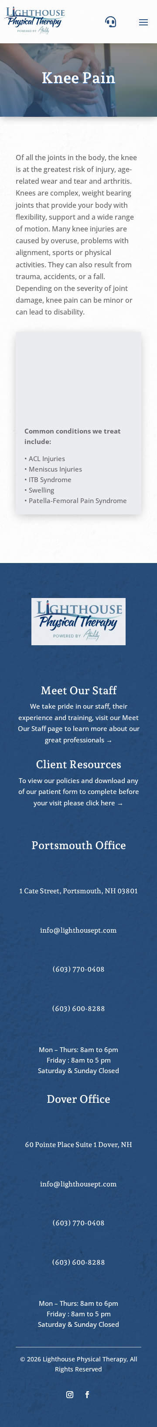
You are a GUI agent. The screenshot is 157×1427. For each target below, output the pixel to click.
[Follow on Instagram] (70, 1395)
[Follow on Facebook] (87, 1395)
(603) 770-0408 (78, 969)
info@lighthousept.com (78, 930)
